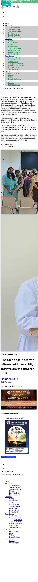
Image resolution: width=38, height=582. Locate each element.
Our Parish (8, 497)
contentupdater (8, 88)
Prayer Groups (14, 508)
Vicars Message (14, 485)
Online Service (13, 54)
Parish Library (14, 510)
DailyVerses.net (6, 382)
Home (7, 23)
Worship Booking (15, 489)
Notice (11, 491)
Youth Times (18, 520)
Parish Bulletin (14, 493)
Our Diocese (13, 500)
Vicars (11, 502)
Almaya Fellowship (15, 522)
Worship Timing (14, 487)
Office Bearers (14, 504)
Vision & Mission (15, 506)
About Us (8, 483)
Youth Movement (15, 518)
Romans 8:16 (9, 379)
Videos (11, 535)
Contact (11, 541)
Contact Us (9, 539)
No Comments (18, 88)
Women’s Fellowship (16, 523)
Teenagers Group (15, 69)
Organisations (9, 514)
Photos (11, 533)
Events (7, 529)
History (11, 499)
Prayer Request (14, 85)
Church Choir (13, 525)
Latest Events (13, 531)
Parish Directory (14, 37)
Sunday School (14, 516)
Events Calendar (14, 79)
